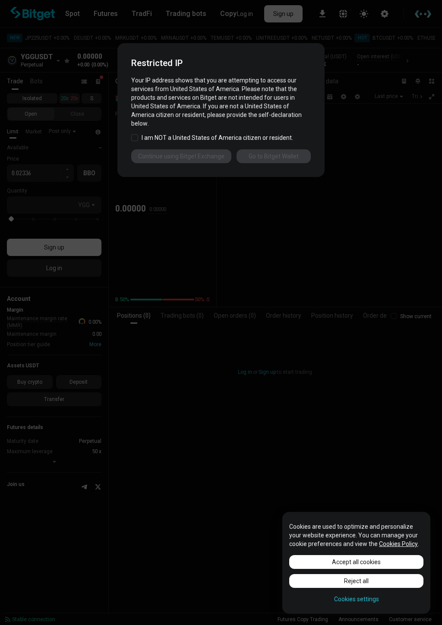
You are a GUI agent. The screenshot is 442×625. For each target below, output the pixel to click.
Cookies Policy (398, 543)
